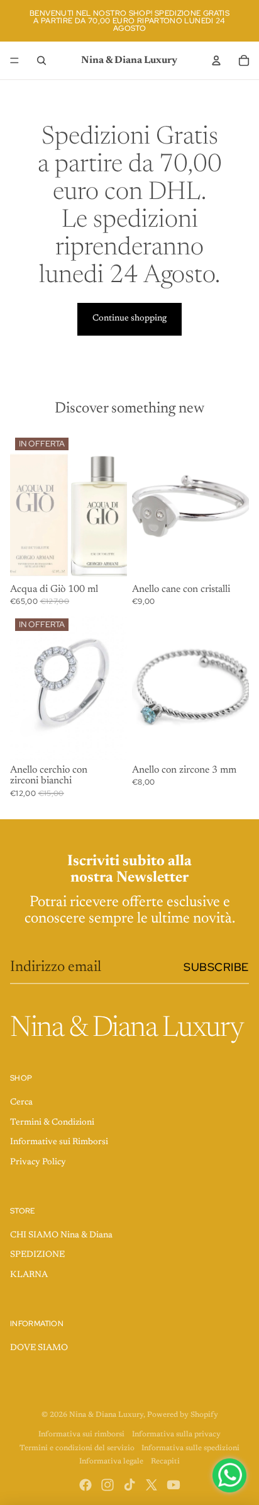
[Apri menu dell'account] (216, 60)
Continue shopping (129, 318)
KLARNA (29, 1275)
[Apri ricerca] (41, 60)
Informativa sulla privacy (176, 1434)
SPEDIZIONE (37, 1255)
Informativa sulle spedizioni (190, 1448)
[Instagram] (107, 1484)
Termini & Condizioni (52, 1122)
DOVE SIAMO (39, 1348)
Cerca (21, 1102)
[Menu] (14, 60)
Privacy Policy (38, 1162)
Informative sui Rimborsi (59, 1142)
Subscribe (216, 967)
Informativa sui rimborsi (81, 1434)
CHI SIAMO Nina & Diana (61, 1235)
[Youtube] (173, 1484)
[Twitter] (151, 1484)
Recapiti (165, 1461)
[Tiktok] (129, 1484)
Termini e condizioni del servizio (77, 1448)
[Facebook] (85, 1484)
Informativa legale (111, 1461)
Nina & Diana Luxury (106, 1415)
